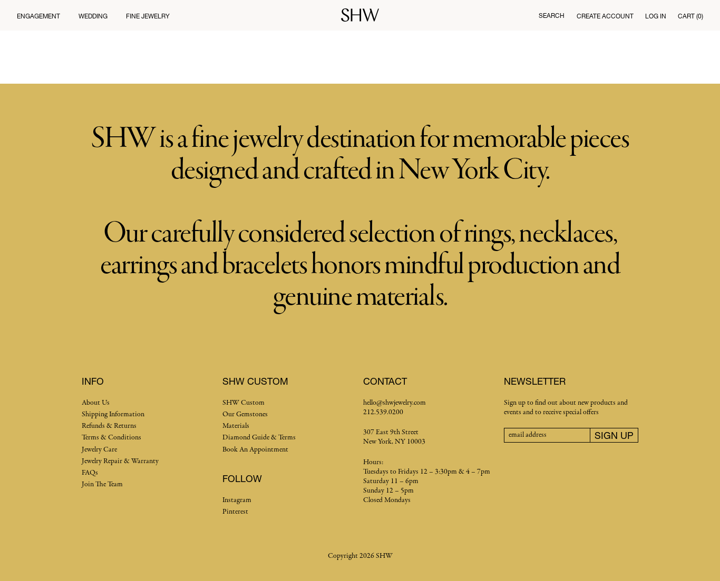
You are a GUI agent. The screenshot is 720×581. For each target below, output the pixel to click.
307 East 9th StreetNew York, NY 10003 (394, 437)
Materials (235, 426)
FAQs (90, 473)
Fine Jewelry (148, 16)
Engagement (38, 16)
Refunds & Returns (109, 426)
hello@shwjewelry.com (394, 403)
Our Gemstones (245, 414)
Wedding (93, 16)
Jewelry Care (99, 450)
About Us (96, 403)
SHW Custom (243, 403)
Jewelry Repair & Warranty (120, 461)
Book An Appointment (255, 450)
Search (552, 15)
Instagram (236, 500)
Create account (605, 16)
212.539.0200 (383, 412)
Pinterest (235, 512)
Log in (655, 16)
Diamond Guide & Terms (259, 438)
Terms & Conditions (111, 438)
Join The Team (102, 484)
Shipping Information (113, 414)
